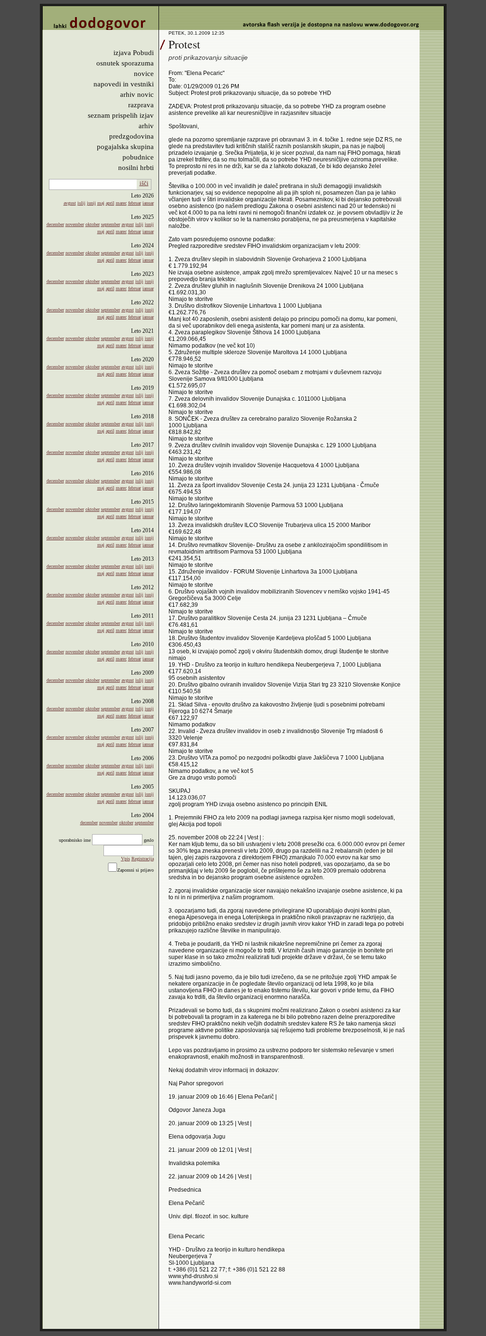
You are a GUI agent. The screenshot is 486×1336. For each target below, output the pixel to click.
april (110, 203)
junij (91, 203)
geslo (149, 840)
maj (100, 203)
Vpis (125, 858)
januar (148, 203)
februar (134, 203)
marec (121, 203)
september (110, 224)
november (74, 224)
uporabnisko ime (75, 840)
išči (144, 183)
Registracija (142, 858)
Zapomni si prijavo (135, 870)
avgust (70, 203)
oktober (92, 224)
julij (81, 203)
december (55, 224)
